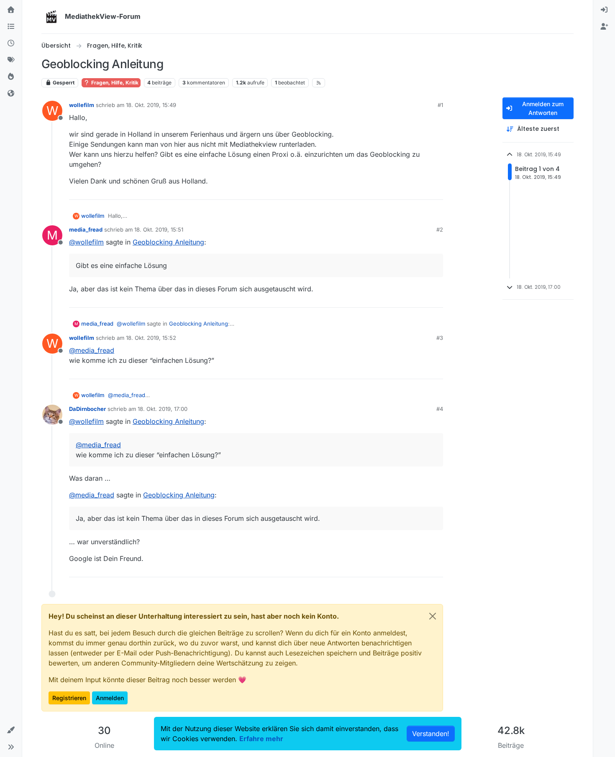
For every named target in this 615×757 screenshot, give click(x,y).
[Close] (433, 616)
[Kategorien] (10, 26)
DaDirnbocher (87, 408)
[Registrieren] (604, 26)
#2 (439, 229)
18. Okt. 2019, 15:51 (158, 229)
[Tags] (10, 60)
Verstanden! (430, 733)
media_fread (85, 229)
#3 (439, 337)
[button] (10, 730)
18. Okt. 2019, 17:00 (162, 408)
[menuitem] (604, 10)
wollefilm (81, 105)
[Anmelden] (604, 10)
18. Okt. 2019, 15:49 (151, 105)
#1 (440, 105)
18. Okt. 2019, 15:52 (151, 337)
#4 (439, 408)
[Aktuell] (10, 43)
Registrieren (69, 697)
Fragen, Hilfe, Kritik (114, 82)
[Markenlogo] (51, 16)
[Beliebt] (10, 77)
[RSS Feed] (318, 82)
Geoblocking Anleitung (168, 242)
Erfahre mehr (261, 738)
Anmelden (110, 697)
